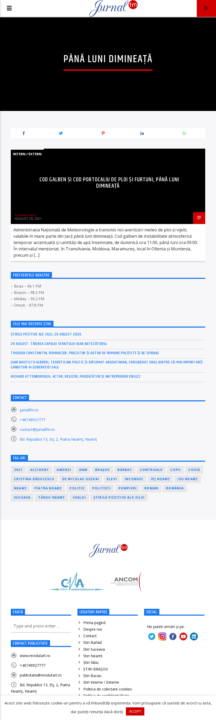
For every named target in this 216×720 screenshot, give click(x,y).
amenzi (64, 470)
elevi (112, 479)
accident (39, 470)
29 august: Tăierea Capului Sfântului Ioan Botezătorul (59, 343)
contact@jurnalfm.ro (37, 429)
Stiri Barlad (92, 642)
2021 (18, 470)
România (175, 488)
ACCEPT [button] (135, 711)
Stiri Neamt (92, 655)
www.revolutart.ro (35, 655)
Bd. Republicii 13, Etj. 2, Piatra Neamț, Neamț (58, 439)
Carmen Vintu (25, 215)
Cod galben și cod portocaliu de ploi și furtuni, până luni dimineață (109, 183)
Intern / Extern (27, 154)
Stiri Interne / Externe (101, 682)
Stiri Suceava (94, 649)
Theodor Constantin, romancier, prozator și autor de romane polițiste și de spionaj (85, 353)
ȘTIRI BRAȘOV (95, 669)
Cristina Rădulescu (34, 479)
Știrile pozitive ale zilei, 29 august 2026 (46, 334)
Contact (90, 635)
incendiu (134, 479)
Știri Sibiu (91, 662)
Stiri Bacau (92, 675)
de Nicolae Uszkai (80, 479)
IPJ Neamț (160, 479)
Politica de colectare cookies (107, 689)
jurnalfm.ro (29, 409)
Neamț (20, 488)
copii (175, 470)
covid (194, 470)
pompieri (128, 488)
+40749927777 (32, 419)
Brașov (102, 470)
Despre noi (92, 629)
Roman (151, 488)
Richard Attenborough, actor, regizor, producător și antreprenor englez (76, 376)
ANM (83, 470)
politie (77, 488)
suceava (22, 497)
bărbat (124, 470)
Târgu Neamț (51, 497)
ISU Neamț (188, 479)
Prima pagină (94, 622)
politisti (101, 488)
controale (151, 470)
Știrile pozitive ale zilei (119, 497)
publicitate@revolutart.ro (41, 675)
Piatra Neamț (48, 488)
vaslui (79, 497)
